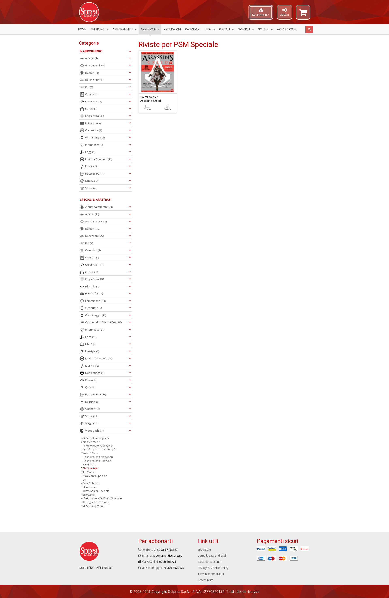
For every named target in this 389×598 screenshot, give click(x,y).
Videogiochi (94, 430)
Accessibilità (205, 580)
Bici (89, 87)
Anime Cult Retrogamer (95, 438)
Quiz (89, 387)
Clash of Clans (90, 453)
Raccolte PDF (94, 173)
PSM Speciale (89, 468)
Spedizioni (204, 549)
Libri (208, 29)
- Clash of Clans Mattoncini (97, 457)
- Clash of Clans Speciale (96, 461)
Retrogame (88, 494)
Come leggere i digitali (212, 555)
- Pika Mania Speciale (94, 476)
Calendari (192, 29)
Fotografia (93, 123)
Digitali (224, 29)
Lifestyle (92, 351)
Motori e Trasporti (98, 159)
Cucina (91, 109)
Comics (91, 94)
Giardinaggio (95, 137)
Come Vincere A (90, 442)
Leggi (90, 152)
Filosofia (92, 286)
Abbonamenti (123, 29)
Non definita (94, 373)
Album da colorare (99, 207)
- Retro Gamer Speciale (95, 491)
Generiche (93, 130)
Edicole (286, 29)
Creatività (93, 101)
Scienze (91, 181)
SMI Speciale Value (92, 506)
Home (82, 29)
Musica (91, 166)
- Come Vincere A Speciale (97, 446)
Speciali (244, 29)
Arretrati (148, 29)
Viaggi (91, 423)
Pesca (90, 380)
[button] (303, 14)
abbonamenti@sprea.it (167, 555)
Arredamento (95, 65)
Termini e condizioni (211, 574)
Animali (91, 58)
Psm (83, 479)
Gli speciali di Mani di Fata (103, 322)
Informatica (94, 145)
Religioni (92, 402)
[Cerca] (309, 29)
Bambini (92, 72)
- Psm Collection (90, 483)
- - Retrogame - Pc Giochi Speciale (101, 498)
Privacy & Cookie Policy (213, 568)
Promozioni (172, 29)
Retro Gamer (89, 487)
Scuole (263, 29)
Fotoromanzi (95, 301)
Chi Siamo (98, 29)
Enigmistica (94, 116)
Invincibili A (87, 464)
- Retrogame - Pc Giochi (95, 502)
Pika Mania (88, 472)
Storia (90, 188)
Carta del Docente (209, 562)
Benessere (93, 80)
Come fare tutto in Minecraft (98, 449)
